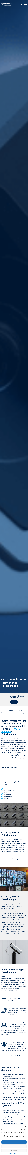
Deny (14, 1146)
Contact (14, 702)
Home (3, 709)
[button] (26, 1127)
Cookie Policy (10, 1153)
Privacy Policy (17, 1153)
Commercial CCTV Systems (9, 711)
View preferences (14, 1150)
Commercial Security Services (15, 709)
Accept (14, 1142)
